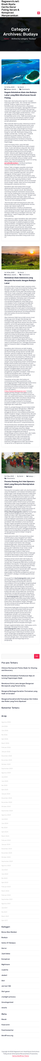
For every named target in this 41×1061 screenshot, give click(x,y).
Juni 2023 (4, 874)
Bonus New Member (9, 932)
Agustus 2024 (6, 815)
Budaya (8, 89)
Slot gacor (5, 991)
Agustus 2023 (6, 865)
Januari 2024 (5, 844)
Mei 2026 (4, 735)
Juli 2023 (4, 870)
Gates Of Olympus (8, 943)
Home (6, 39)
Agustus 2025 (6, 773)
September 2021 (6, 899)
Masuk (3, 1019)
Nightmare (5, 964)
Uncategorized (7, 1002)
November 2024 (6, 802)
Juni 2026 (4, 730)
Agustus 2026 (6, 722)
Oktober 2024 (6, 806)
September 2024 (7, 811)
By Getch (21, 87)
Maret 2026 (5, 743)
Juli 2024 (4, 819)
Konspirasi (5, 959)
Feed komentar (7, 1030)
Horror (4, 948)
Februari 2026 (6, 747)
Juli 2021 (4, 908)
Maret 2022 (5, 891)
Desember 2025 (6, 756)
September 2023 (7, 861)
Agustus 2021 (5, 903)
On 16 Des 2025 (9, 87)
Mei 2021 (4, 912)
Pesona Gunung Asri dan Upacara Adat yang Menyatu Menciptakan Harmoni (19, 484)
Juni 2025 (4, 781)
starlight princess (8, 997)
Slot (3, 981)
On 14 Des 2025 (9, 272)
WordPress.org (7, 1035)
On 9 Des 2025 (9, 476)
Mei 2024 (4, 828)
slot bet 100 (6, 986)
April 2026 (4, 739)
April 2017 (4, 920)
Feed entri (5, 1025)
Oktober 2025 (6, 764)
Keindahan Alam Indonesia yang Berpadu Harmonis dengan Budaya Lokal (20, 280)
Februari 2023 (6, 887)
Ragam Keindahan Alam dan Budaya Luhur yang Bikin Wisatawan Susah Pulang (20, 95)
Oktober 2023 (6, 857)
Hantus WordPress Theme (20, 1056)
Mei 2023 (4, 878)
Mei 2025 (4, 785)
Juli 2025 (4, 777)
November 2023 (6, 853)
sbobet (4, 975)
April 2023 (4, 882)
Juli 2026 (4, 726)
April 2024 (4, 832)
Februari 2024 (6, 840)
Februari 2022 (6, 895)
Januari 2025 (5, 794)
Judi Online (5, 954)
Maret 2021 (5, 916)
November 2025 (6, 760)
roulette (4, 970)
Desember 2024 (6, 798)
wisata (14, 89)
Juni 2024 (4, 823)
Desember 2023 (6, 849)
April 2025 (4, 790)
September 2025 (7, 768)
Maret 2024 (5, 836)
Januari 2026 (5, 752)
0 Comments (25, 89)
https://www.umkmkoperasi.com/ (15, 391)
